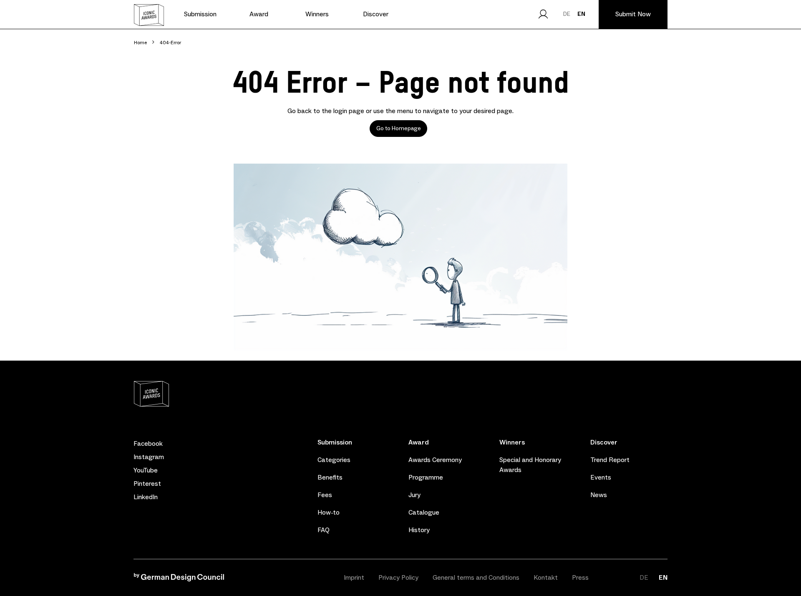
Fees (324, 495)
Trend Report (610, 460)
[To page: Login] (543, 14)
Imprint (354, 577)
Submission (334, 442)
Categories (333, 460)
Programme (425, 477)
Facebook (148, 443)
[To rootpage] (149, 15)
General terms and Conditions (476, 577)
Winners (512, 442)
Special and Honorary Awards (530, 465)
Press (580, 577)
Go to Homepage (398, 128)
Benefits (330, 477)
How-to (328, 512)
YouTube (146, 470)
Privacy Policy (398, 577)
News (598, 495)
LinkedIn (146, 497)
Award (418, 442)
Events (600, 477)
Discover (603, 442)
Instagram (149, 457)
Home (140, 42)
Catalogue (423, 512)
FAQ (323, 530)
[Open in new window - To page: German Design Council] (179, 579)
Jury (414, 495)
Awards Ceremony (435, 460)
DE (566, 14)
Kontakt (546, 577)
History (419, 530)
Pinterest (147, 483)
